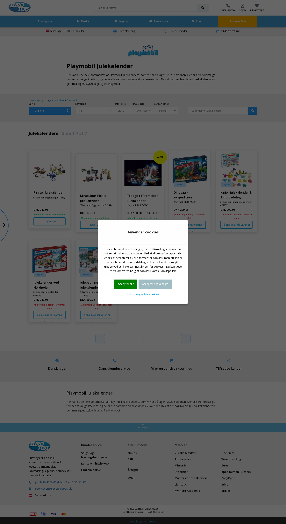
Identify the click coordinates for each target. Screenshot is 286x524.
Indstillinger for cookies (143, 294)
